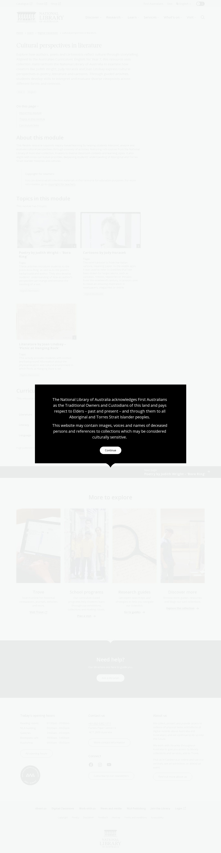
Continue (110, 450)
